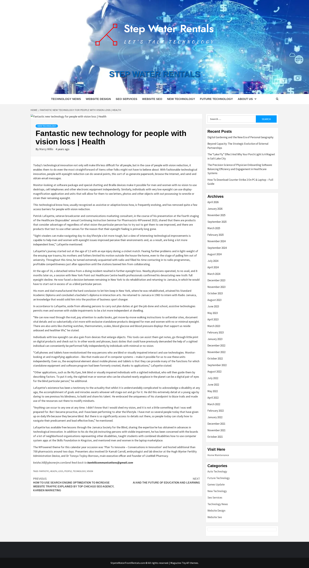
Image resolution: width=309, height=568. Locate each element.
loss (60, 471)
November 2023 (216, 287)
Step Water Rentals (154, 74)
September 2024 (217, 248)
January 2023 (214, 339)
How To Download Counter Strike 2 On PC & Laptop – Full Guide (240, 182)
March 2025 (213, 228)
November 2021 (216, 430)
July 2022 (212, 378)
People (68, 471)
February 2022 (215, 410)
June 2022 (213, 384)
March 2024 (213, 274)
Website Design (98, 99)
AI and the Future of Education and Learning (166, 480)
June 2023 (213, 306)
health (53, 471)
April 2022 (213, 397)
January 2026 (214, 208)
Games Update (216, 484)
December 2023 (216, 280)
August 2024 (214, 254)
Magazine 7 (176, 562)
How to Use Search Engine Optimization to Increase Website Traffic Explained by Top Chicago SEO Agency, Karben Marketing (73, 484)
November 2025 (216, 215)
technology (79, 471)
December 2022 (216, 345)
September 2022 (217, 365)
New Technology (181, 99)
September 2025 (217, 221)
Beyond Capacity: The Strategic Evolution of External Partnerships (237, 146)
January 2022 (214, 417)
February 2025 (215, 235)
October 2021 (215, 436)
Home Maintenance (218, 455)
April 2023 (213, 319)
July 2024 (212, 261)
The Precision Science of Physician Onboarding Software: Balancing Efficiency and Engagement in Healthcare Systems (239, 169)
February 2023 (215, 332)
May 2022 (212, 391)
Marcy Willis (46, 149)
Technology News (66, 99)
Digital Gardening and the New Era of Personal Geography (240, 137)
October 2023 (215, 293)
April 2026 (213, 202)
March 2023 (213, 326)
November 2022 (216, 352)
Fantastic (44, 471)
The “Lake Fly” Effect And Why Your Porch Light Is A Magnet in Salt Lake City (241, 156)
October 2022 (215, 358)
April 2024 (213, 267)
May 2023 (212, 313)
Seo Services (126, 99)
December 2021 (216, 423)
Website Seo (152, 99)
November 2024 (216, 241)
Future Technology (216, 99)
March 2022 (213, 404)
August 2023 (214, 300)
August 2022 (214, 371)
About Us (245, 99)
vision (90, 471)
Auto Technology (217, 471)
